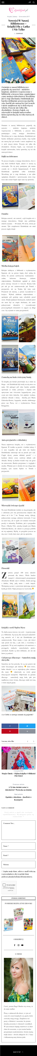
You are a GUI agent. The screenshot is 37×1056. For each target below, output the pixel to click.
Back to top (17, 1052)
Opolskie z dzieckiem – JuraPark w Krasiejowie (18, 797)
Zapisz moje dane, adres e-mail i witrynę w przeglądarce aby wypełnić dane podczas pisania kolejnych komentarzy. (18, 874)
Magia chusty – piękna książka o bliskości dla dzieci (18, 774)
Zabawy (14, 16)
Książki (9, 16)
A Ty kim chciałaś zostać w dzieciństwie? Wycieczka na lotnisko (18, 787)
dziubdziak (19, 33)
